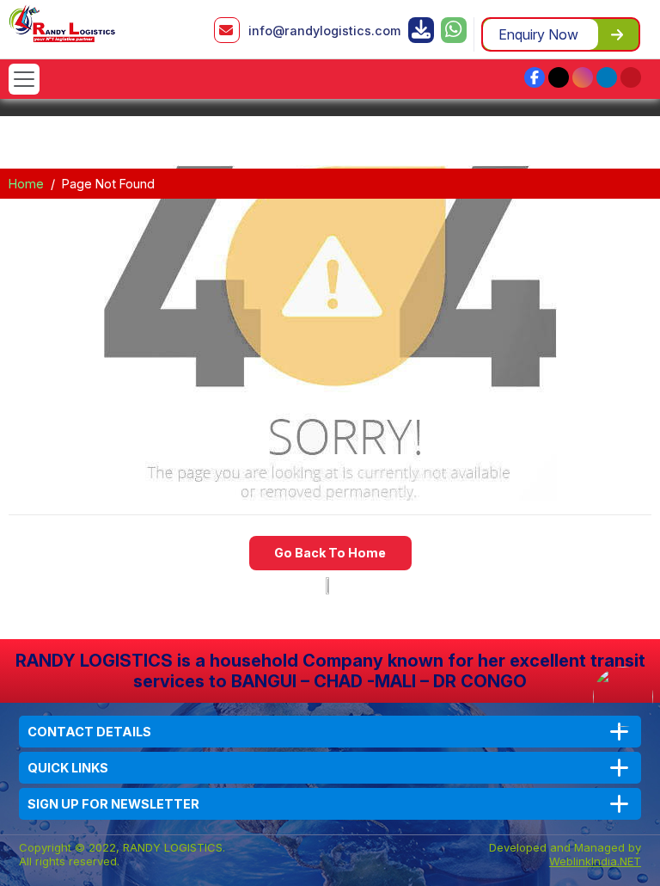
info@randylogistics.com (324, 30)
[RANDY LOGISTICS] (62, 22)
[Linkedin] (606, 77)
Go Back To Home (330, 552)
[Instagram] (582, 77)
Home (26, 183)
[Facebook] (534, 77)
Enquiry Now (538, 34)
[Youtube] (630, 77)
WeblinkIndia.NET (595, 861)
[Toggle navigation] (24, 79)
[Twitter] (558, 77)
